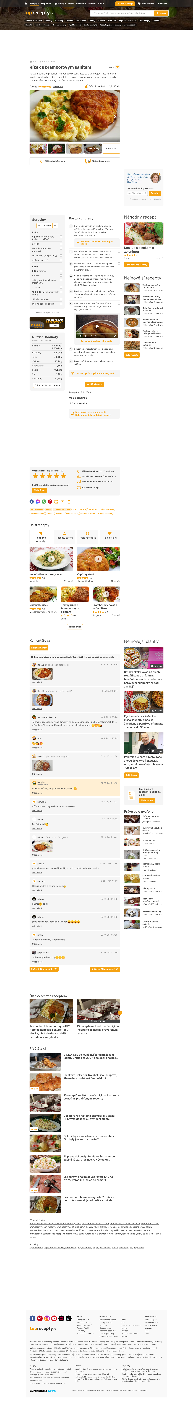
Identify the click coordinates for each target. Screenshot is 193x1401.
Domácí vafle (148, 840)
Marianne (148, 1328)
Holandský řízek (75, 1357)
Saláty (48, 509)
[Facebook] (32, 1318)
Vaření (92, 513)
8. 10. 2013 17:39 (109, 952)
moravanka (105, 1247)
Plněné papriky (50, 1354)
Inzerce (124, 1320)
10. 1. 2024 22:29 (109, 738)
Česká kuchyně (90, 25)
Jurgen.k (97, 615)
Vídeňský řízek (39, 605)
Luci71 (144, 927)
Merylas (41, 782)
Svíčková (53, 1344)
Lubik (63, 618)
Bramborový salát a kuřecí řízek (105, 606)
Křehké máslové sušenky (150, 922)
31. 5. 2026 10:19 (109, 664)
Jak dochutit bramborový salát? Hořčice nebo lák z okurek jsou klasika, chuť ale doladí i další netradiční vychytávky (50, 1031)
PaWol (144, 891)
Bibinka (127, 258)
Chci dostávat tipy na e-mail (140, 188)
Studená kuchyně (104, 1351)
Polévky (69, 21)
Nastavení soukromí (108, 1320)
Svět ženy (81, 1331)
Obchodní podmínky (108, 1331)
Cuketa (156, 21)
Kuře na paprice (99, 1357)
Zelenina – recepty (59, 1342)
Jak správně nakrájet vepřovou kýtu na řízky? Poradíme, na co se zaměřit (88, 1178)
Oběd (75, 509)
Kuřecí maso (81, 21)
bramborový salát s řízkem (69, 1227)
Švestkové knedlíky (151, 911)
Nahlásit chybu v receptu (48, 313)
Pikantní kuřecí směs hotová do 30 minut (92, 1374)
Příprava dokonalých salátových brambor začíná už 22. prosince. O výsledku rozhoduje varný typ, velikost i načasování (90, 1159)
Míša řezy (87, 1357)
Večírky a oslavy (37, 513)
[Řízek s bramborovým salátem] (42, 674)
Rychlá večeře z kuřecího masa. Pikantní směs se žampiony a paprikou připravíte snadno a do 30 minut (143, 722)
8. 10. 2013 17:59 (109, 899)
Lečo (133, 1357)
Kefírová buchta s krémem (150, 817)
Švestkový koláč (46, 1360)
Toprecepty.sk (151, 1320)
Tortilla (94, 1342)
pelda (111, 67)
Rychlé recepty (59, 25)
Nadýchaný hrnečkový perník (150, 899)
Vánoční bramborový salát (46, 574)
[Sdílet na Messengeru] (38, 501)
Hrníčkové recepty (43, 25)
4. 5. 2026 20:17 (109, 691)
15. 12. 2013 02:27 (109, 881)
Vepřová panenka (141, 1344)
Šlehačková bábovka (79, 1344)
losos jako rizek (51, 1230)
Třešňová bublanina (124, 1344)
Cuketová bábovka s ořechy (152, 829)
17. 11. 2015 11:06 (109, 783)
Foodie (124, 1328)
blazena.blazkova (85, 581)
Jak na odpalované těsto (125, 1342)
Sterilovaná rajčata (65, 1354)
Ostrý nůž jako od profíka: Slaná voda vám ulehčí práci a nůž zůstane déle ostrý (141, 1375)
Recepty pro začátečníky (110, 25)
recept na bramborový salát (70, 1233)
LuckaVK (145, 867)
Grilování (132, 21)
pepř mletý (139, 1247)
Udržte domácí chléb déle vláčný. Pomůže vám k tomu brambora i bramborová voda (141, 1380)
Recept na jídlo (83, 1320)
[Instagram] (47, 1318)
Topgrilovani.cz (151, 1325)
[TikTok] (69, 1318)
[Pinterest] (40, 1318)
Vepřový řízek (85, 574)
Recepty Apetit (83, 1328)
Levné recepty (130, 25)
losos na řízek (129, 1233)
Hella (39, 738)
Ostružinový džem (151, 864)
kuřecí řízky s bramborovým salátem (103, 1233)
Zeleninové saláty (88, 1351)
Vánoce (49, 513)
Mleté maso (60, 1348)
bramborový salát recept (42, 1223)
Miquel (40, 819)
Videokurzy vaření (84, 1325)
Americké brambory (145, 1342)
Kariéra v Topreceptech (130, 1325)
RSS (123, 1322)
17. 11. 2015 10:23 (109, 801)
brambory (87, 1247)
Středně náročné (105, 513)
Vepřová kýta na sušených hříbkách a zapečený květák (152, 333)
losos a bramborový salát (68, 1223)
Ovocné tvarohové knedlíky (85, 1354)
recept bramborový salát (106, 1230)
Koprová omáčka (60, 1357)
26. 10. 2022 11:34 (109, 756)
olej (79, 1247)
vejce (46, 1247)
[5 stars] (63, 475)
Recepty (38, 62)
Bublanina (34, 1360)
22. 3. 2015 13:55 (109, 819)
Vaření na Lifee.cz (84, 1322)
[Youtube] (54, 1318)
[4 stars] (56, 475)
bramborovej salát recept (42, 1233)
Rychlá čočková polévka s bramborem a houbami (152, 322)
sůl (131, 1247)
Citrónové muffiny (151, 875)
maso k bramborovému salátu (135, 1230)
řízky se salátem (145, 1233)
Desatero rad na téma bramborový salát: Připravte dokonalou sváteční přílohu (89, 1117)
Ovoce (121, 1351)
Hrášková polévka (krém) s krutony (151, 851)
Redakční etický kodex (109, 1336)
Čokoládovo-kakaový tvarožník (152, 309)
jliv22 (144, 822)
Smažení (83, 513)
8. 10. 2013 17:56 (109, 934)
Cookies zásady (106, 1328)
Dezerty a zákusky (106, 1342)
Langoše (110, 1357)
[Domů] (31, 61)
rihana (40, 935)
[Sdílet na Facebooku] (32, 501)
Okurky (92, 21)
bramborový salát (150, 1223)
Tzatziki (153, 1344)
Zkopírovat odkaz (69, 501)
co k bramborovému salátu (95, 1223)
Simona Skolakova (46, 717)
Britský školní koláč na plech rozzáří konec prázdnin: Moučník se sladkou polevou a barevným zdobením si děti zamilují (143, 679)
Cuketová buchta (123, 1357)
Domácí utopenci (61, 1360)
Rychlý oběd (158, 1357)
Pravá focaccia (64, 1344)
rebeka (40, 899)
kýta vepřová (36, 1247)
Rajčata (28, 25)
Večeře (83, 509)
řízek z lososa (86, 1230)
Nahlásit (124, 1331)
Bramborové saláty (62, 509)
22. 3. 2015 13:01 (109, 837)
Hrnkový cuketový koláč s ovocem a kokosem (151, 299)
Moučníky (59, 21)
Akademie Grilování (33, 21)
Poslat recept (62, 501)
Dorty (115, 1351)
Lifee (147, 1333)
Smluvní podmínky (107, 1333)
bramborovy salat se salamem (125, 1223)
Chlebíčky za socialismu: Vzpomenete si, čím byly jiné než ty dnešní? (89, 1138)
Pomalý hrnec (100, 1348)
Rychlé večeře (75, 25)
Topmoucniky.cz (151, 1322)
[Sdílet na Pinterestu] (50, 501)
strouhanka (70, 1247)
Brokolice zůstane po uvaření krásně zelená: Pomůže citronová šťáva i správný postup (139, 1370)
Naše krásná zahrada (85, 1333)
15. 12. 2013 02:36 (108, 863)
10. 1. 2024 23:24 (109, 717)
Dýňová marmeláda (37, 1380)
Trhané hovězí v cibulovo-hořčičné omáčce (47, 1383)
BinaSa (53, 664)
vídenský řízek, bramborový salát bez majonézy (108, 1227)
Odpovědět (37, 682)
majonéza (123, 1247)
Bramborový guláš (118, 1354)
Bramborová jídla (86, 1348)
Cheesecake (133, 1354)
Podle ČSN (112, 21)
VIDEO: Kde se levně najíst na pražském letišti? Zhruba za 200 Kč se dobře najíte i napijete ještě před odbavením (90, 1058)
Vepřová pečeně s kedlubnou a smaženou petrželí (151, 287)
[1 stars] (35, 475)
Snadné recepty (149, 1348)
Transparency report (129, 1333)
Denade (145, 833)
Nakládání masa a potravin (79, 1342)
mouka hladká (57, 1247)
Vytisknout (56, 501)
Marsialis (34, 581)
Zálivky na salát (108, 1344)
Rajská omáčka (104, 1354)
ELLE (147, 1331)
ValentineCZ (147, 855)
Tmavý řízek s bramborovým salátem (70, 608)
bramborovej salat (69, 1230)
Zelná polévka (95, 1344)
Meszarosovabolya (39, 612)
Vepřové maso (49, 62)
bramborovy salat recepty (42, 1227)
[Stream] (61, 1318)
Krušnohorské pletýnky (149, 343)
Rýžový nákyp (149, 888)
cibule (115, 1247)
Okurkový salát (46, 1357)
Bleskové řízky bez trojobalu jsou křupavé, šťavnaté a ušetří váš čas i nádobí (90, 1076)
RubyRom (54, 691)
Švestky (101, 21)
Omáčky (48, 21)
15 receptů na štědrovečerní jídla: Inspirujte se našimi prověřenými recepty (98, 1029)
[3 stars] (49, 475)
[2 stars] (42, 475)
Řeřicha (158, 1342)
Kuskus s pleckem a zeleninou (139, 249)
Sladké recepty (46, 1351)
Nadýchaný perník (144, 1357)
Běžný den (92, 509)
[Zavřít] (117, 657)
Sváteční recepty (107, 509)
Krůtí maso (49, 1348)
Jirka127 (145, 878)
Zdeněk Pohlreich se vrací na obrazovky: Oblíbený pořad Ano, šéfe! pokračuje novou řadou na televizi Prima (96, 1379)
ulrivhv (145, 843)
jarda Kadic (43, 952)
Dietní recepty (60, 1351)
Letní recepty (144, 21)
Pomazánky (46, 1342)
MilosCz (53, 756)
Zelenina (58, 513)
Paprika (122, 21)
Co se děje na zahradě (39, 1344)
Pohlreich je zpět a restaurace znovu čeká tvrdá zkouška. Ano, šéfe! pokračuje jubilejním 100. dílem (143, 762)
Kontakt (124, 1336)
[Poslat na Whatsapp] (44, 501)
